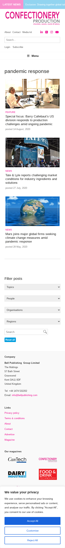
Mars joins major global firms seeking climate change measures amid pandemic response (30, 237)
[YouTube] (57, 32)
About (8, 32)
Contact (16, 32)
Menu (35, 55)
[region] (32, 517)
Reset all (10, 339)
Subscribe (18, 47)
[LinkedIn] (41, 32)
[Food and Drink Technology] (48, 479)
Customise (33, 530)
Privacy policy (12, 413)
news (8, 171)
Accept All (32, 520)
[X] (46, 32)
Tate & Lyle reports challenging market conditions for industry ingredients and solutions (31, 179)
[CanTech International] (17, 462)
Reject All (32, 540)
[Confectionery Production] (48, 461)
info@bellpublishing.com (24, 395)
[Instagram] (51, 32)
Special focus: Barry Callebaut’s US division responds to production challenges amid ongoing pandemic (29, 120)
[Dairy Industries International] (17, 477)
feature (10, 112)
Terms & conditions (15, 418)
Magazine (10, 439)
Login (7, 47)
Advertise (9, 434)
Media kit (27, 32)
